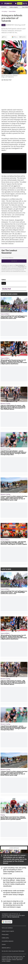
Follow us (16, 37)
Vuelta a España (14, 7)
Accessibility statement (7, 941)
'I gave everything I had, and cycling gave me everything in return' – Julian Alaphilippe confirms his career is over (14, 870)
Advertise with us (6, 947)
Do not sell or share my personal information (13, 951)
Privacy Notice (21, 266)
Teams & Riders (12, 11)
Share (5, 37)
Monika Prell (11, 25)
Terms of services (19, 265)
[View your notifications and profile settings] (15, 3)
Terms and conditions (7, 928)
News (3, 25)
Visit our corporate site (13, 917)
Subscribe (20, 3)
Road (3, 283)
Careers (4, 944)
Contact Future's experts (8, 931)
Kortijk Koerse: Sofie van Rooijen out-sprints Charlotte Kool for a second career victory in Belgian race (13, 893)
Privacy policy (5, 934)
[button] (26, 3)
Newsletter (23, 37)
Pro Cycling (4, 11)
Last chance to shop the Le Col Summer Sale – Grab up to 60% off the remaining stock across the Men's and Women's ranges (14, 904)
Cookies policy (5, 938)
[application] (14, 162)
